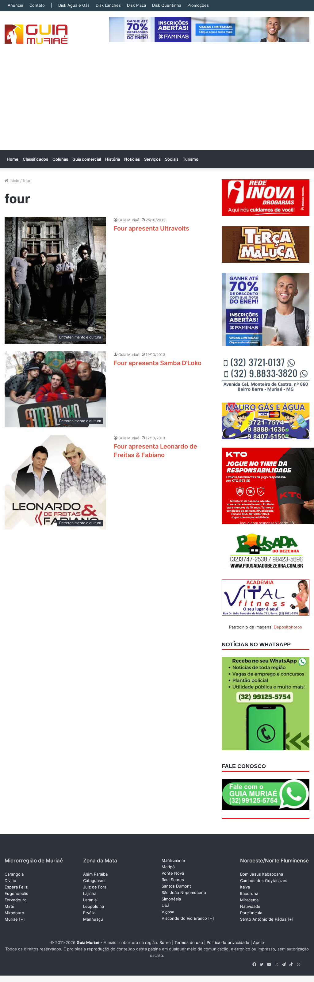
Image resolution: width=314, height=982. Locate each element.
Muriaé (11, 919)
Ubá (165, 905)
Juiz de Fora (94, 887)
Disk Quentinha (166, 5)
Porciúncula (251, 912)
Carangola (14, 874)
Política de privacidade (228, 942)
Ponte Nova (173, 873)
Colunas (60, 159)
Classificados (35, 159)
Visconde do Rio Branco (184, 918)
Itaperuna (249, 893)
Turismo (190, 159)
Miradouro (14, 912)
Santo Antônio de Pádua (263, 919)
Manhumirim (173, 860)
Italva (245, 887)
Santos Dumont (176, 886)
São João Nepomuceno (184, 892)
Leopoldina (93, 906)
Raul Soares (173, 879)
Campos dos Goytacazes (263, 880)
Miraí (9, 906)
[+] (22, 919)
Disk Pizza (136, 5)
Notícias (132, 159)
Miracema (249, 899)
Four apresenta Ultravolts (151, 228)
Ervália (89, 912)
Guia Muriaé (128, 220)
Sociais (171, 159)
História (112, 159)
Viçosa (168, 911)
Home (12, 159)
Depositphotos (288, 627)
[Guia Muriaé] (36, 34)
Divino (10, 880)
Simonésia (171, 898)
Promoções (198, 5)
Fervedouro (16, 899)
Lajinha (89, 893)
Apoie (258, 942)
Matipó (168, 866)
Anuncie (15, 5)
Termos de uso (188, 942)
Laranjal (90, 899)
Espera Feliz (16, 887)
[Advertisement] (157, 104)
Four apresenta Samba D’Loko (157, 363)
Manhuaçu (93, 919)
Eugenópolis (16, 893)
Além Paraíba (95, 874)
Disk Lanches (108, 5)
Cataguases (94, 880)
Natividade (250, 906)
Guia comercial (86, 159)
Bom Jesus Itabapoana (261, 874)
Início (13, 180)
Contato (37, 5)
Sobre (165, 942)
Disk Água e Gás (74, 5)
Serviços (152, 159)
